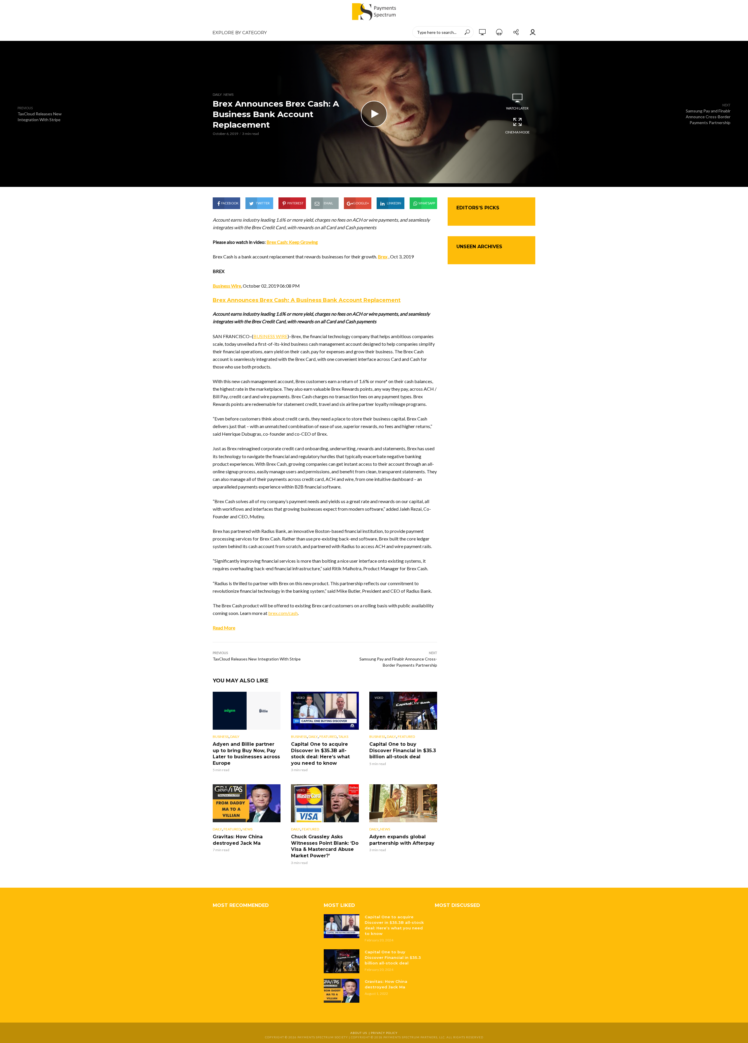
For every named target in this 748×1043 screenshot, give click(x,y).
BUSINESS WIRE (270, 336)
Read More (224, 627)
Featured (328, 736)
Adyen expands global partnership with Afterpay (401, 840)
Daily (217, 94)
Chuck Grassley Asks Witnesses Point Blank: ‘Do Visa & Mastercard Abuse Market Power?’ (325, 846)
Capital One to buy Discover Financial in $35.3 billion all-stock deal (402, 750)
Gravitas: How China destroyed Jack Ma (238, 840)
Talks (343, 736)
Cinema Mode (517, 132)
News (228, 94)
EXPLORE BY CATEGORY (239, 32)
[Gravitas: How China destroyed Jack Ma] (341, 990)
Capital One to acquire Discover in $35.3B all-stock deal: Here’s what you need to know (320, 753)
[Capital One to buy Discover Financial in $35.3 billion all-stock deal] (341, 961)
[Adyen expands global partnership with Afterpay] (403, 803)
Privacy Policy (384, 1033)
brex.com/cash (283, 613)
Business (220, 736)
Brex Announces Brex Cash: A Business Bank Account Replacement (307, 300)
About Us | (360, 1033)
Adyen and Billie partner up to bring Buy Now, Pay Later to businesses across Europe (246, 753)
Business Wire (227, 285)
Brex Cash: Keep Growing (292, 242)
